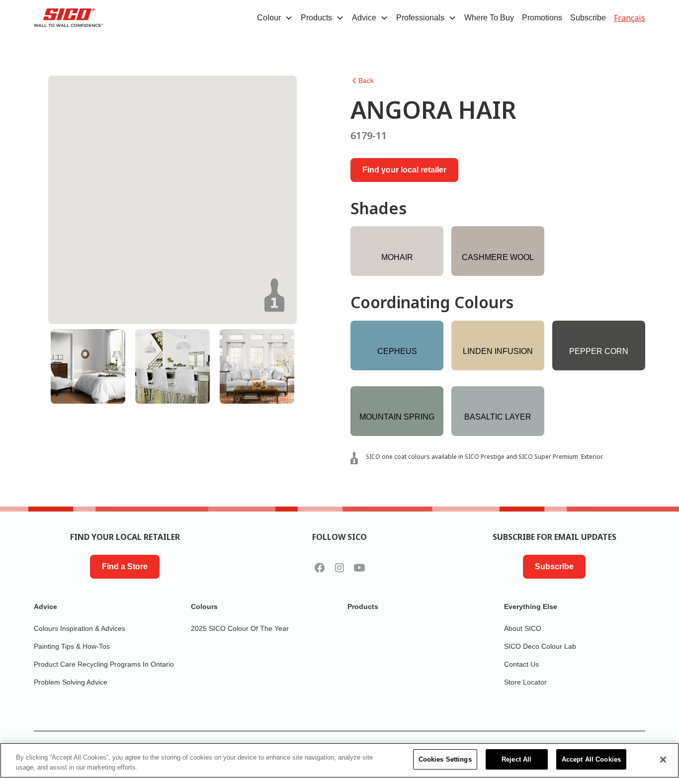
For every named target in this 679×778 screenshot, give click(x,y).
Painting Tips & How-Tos (72, 646)
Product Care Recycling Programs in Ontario (104, 664)
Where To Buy (489, 17)
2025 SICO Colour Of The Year (240, 628)
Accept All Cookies (591, 759)
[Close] (663, 760)
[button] (275, 18)
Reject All (516, 759)
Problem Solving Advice (70, 682)
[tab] (88, 366)
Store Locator (525, 682)
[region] (339, 760)
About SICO (522, 628)
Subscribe (588, 17)
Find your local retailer (404, 170)
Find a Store (125, 566)
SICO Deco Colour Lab (540, 646)
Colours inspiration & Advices (79, 628)
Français (629, 17)
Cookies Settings (445, 759)
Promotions (542, 17)
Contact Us (521, 664)
